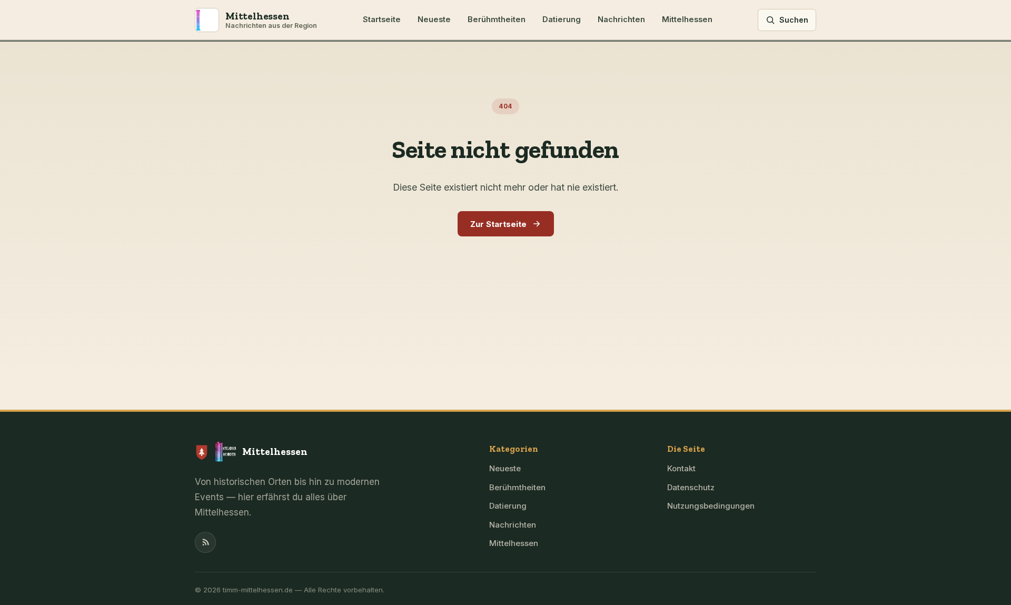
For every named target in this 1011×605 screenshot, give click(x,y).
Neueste (434, 19)
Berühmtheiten (497, 19)
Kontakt (681, 468)
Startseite (382, 19)
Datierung (561, 19)
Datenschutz (691, 487)
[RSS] (205, 542)
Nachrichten (621, 19)
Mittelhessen (687, 19)
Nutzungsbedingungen (711, 506)
